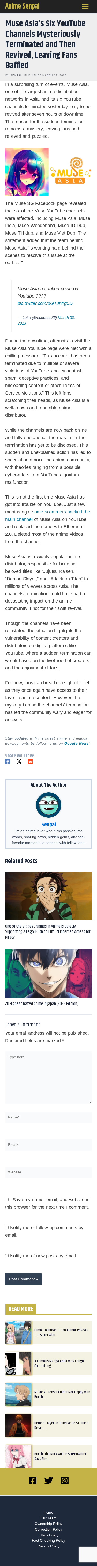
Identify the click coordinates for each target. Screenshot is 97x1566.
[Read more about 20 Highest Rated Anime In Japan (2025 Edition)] (48, 973)
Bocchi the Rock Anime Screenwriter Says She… (60, 1456)
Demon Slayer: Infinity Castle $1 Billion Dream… (61, 1425)
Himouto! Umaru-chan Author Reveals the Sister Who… (61, 1332)
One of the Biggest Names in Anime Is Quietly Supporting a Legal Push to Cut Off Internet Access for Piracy (48, 932)
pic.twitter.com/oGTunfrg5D (45, 303)
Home (48, 1512)
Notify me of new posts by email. (43, 1255)
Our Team (49, 1518)
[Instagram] (64, 1480)
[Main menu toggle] (85, 6)
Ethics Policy (48, 1535)
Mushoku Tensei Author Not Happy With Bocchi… (62, 1394)
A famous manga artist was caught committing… (59, 1363)
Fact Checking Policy (48, 1541)
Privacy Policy (48, 1546)
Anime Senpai (22, 6)
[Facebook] (7, 761)
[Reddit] (30, 761)
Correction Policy (48, 1529)
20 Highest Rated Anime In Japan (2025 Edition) (41, 1003)
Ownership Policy (48, 1524)
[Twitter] (19, 761)
